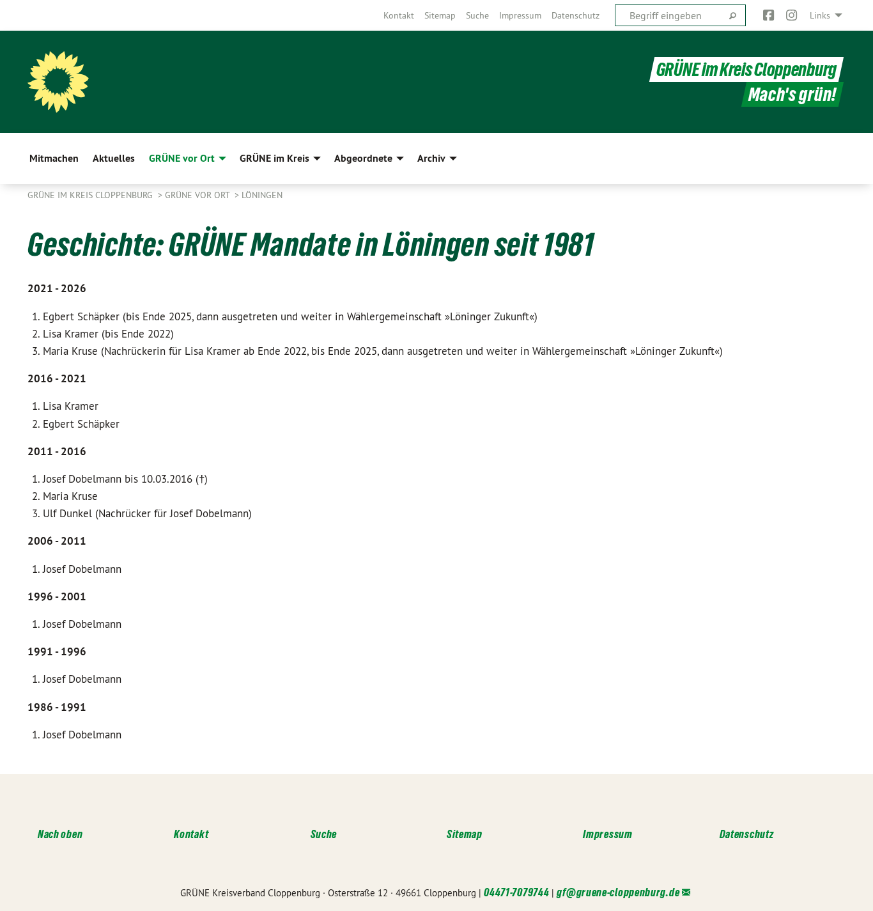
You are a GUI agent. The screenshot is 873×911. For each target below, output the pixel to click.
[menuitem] (398, 15)
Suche (477, 15)
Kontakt (398, 15)
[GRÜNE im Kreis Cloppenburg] (58, 82)
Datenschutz (575, 15)
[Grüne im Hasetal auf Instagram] (792, 15)
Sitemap (440, 15)
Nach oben (60, 834)
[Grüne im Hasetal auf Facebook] (768, 15)
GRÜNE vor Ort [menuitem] (182, 158)
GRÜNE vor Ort (198, 195)
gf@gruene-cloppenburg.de (618, 892)
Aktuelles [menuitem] (114, 158)
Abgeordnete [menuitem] (363, 158)
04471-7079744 (516, 892)
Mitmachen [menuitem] (54, 158)
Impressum (520, 15)
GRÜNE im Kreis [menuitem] (274, 158)
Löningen (262, 195)
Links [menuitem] (820, 15)
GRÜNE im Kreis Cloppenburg (746, 69)
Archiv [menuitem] (431, 158)
